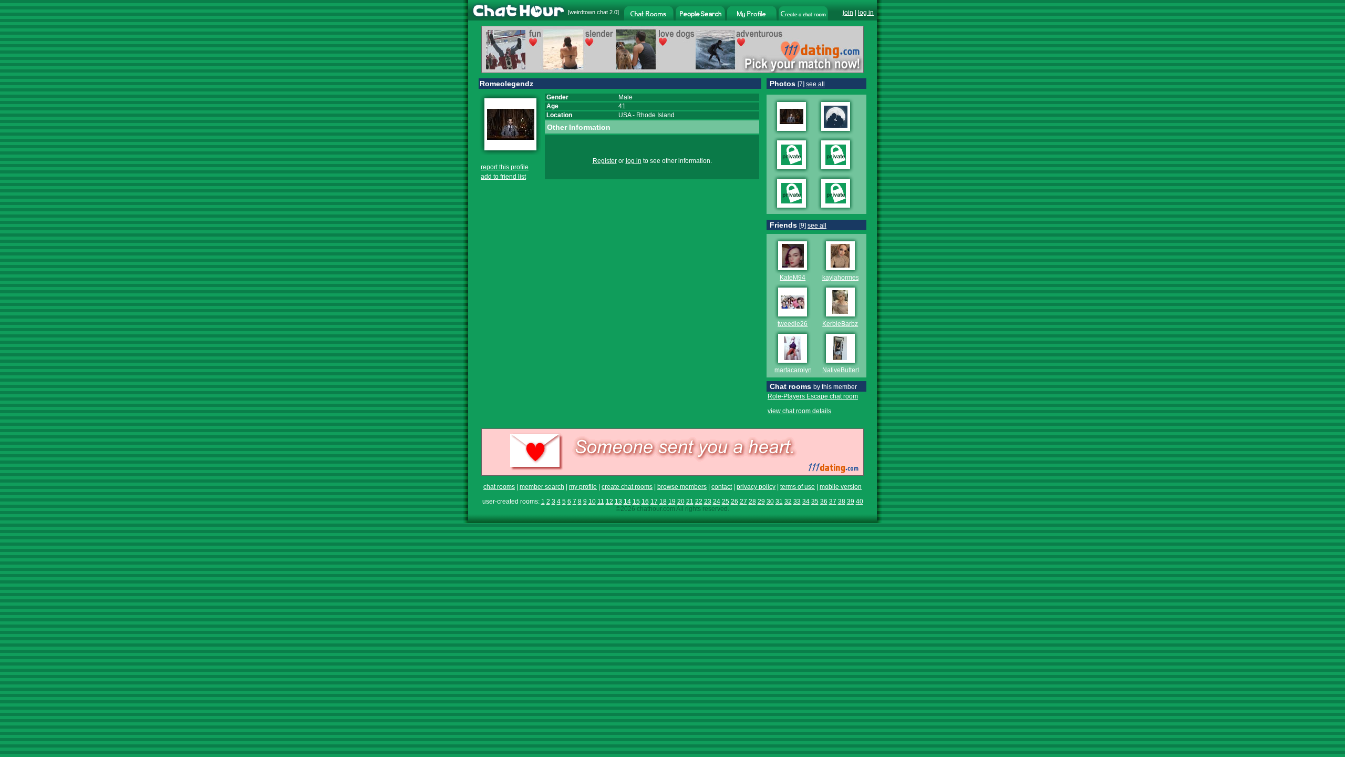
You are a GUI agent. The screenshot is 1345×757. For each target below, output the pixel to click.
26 (734, 501)
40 (859, 501)
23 (707, 501)
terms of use (797, 486)
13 (618, 501)
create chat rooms (627, 486)
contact (721, 486)
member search (542, 486)
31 (779, 501)
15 (636, 501)
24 (716, 501)
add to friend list (503, 176)
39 (850, 501)
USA (624, 115)
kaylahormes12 (844, 277)
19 (672, 501)
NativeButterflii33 (846, 370)
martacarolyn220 (798, 370)
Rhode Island (655, 115)
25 (725, 501)
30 (770, 501)
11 (600, 501)
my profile (583, 486)
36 (823, 501)
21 (690, 501)
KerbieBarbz (840, 324)
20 (681, 501)
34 (806, 501)
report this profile (505, 167)
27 (743, 501)
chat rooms (499, 486)
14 (627, 501)
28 (752, 501)
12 (609, 501)
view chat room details (799, 411)
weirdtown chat (589, 12)
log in (866, 12)
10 (592, 501)
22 (698, 501)
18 (663, 501)
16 (645, 501)
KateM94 (792, 277)
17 (654, 501)
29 (761, 501)
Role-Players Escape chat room (813, 396)
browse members (682, 486)
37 (832, 501)
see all (815, 84)
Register (605, 161)
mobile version (841, 486)
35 (815, 501)
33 (797, 501)
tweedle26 (793, 324)
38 (841, 501)
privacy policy (756, 486)
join (848, 12)
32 (788, 501)
